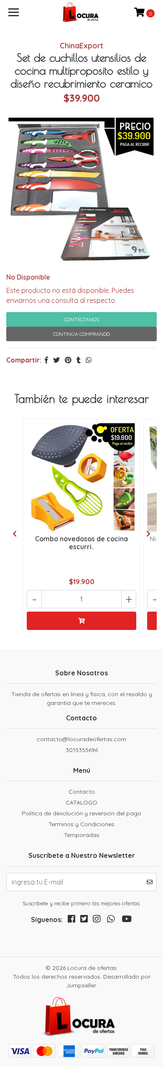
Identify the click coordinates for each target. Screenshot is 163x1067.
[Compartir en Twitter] (56, 360)
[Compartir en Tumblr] (78, 360)
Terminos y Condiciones (81, 824)
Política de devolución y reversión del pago (81, 813)
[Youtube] (126, 921)
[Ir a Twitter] (84, 921)
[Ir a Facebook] (71, 921)
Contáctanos (81, 319)
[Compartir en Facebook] (46, 360)
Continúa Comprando (81, 334)
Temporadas (81, 835)
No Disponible (28, 277)
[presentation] (14, 533)
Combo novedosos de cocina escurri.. (81, 543)
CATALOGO (81, 802)
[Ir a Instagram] (96, 921)
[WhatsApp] (110, 921)
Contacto (82, 791)
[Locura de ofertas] (81, 12)
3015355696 (82, 750)
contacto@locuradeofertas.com (81, 739)
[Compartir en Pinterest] (68, 360)
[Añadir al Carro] (81, 621)
